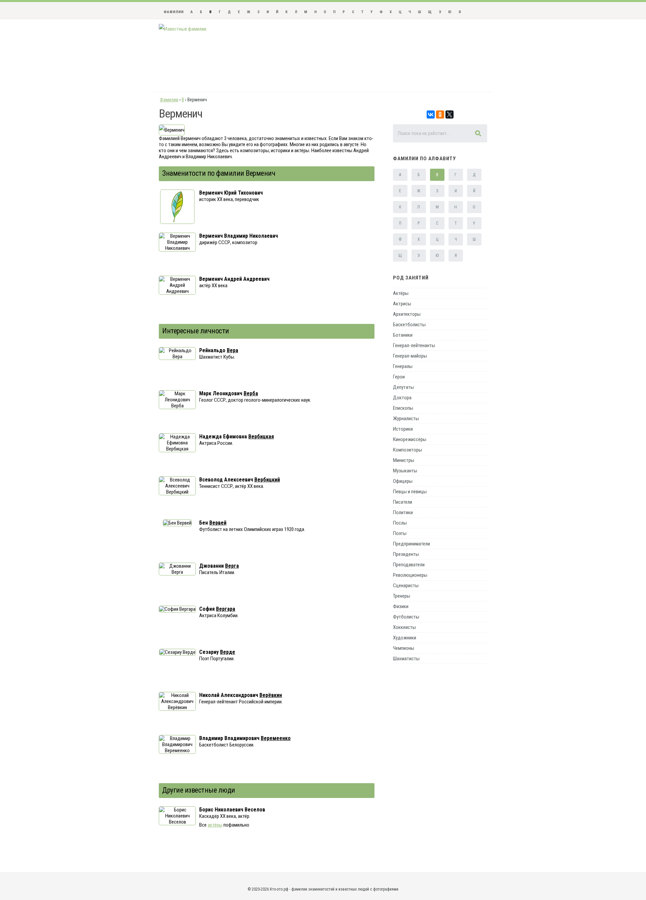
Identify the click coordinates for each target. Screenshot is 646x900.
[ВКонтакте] (431, 114)
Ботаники (402, 335)
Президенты (406, 554)
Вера (232, 350)
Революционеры (410, 575)
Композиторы (407, 450)
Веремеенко (276, 738)
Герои (399, 377)
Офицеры (402, 481)
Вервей (217, 523)
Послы (400, 523)
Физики (400, 606)
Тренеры (401, 596)
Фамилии (174, 12)
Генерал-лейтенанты (414, 345)
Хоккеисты (404, 627)
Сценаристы (406, 585)
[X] (449, 114)
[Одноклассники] (440, 114)
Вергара (225, 609)
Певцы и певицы (410, 492)
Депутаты (403, 387)
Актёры (400, 293)
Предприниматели (411, 544)
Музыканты (405, 471)
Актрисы (402, 304)
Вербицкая (261, 436)
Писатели (402, 502)
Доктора (402, 398)
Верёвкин (270, 695)
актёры (215, 825)
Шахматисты (406, 659)
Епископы (403, 408)
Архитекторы (407, 314)
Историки (403, 429)
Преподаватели (409, 565)
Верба (251, 393)
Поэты (399, 533)
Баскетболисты (409, 325)
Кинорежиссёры (409, 439)
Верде (227, 652)
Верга (232, 566)
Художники (404, 638)
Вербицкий (267, 479)
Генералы (402, 366)
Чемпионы (403, 648)
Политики (403, 512)
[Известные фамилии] (182, 29)
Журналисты (406, 418)
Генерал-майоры (410, 356)
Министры (403, 460)
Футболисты (406, 617)
